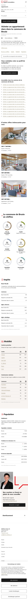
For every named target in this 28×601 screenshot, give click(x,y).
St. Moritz (3, 363)
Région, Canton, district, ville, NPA (7, 9)
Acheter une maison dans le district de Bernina (14, 84)
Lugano (3, 357)
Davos (2, 366)
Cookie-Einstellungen (14, 591)
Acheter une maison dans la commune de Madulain (14, 99)
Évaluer (2, 539)
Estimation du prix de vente (6, 547)
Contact (2, 560)
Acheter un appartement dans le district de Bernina (14, 87)
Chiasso (3, 354)
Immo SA (3, 554)
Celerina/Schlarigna (5, 390)
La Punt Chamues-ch (6, 396)
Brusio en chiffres (5, 51)
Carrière (2, 556)
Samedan (3, 393)
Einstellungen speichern (14, 596)
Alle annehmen (14, 580)
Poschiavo (3, 384)
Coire (2, 369)
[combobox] (13, 11)
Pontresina (3, 387)
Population (23, 51)
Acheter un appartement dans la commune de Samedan (14, 116)
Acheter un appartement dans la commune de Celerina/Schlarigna (14, 92)
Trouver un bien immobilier (9, 21)
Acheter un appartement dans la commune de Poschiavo (14, 111)
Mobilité (18, 51)
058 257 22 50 (5, 533)
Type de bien (3, 4)
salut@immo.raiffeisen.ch (6, 534)
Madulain (3, 398)
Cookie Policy (4, 573)
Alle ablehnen (14, 585)
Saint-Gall (3, 360)
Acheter (2, 542)
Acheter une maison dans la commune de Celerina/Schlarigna (14, 89)
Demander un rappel (14, 505)
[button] (26, 2)
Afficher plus (4, 48)
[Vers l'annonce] (14, 135)
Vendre (2, 544)
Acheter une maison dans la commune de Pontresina (14, 104)
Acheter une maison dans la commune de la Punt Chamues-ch (14, 94)
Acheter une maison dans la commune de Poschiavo (14, 109)
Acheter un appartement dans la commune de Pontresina (14, 106)
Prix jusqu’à (4, 15)
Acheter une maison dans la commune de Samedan (14, 113)
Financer (3, 551)
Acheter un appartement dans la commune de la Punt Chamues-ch (14, 96)
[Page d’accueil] (2, 38)
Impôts (12, 51)
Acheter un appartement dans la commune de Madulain (14, 101)
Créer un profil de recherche (10, 73)
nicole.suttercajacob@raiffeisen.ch (10, 500)
